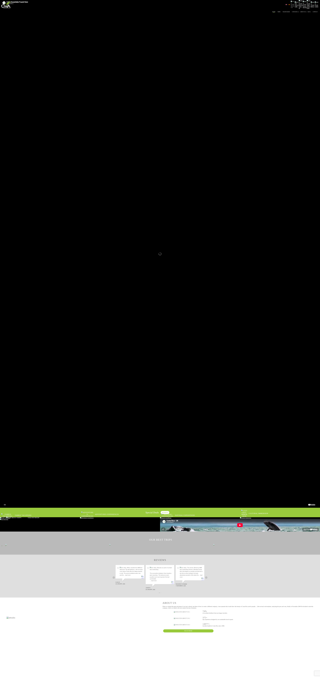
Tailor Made (286, 11)
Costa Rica (295, 11)
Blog (309, 11)
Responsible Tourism (307, 15)
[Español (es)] (289, 4)
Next (5, 545)
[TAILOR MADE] (80, 519)
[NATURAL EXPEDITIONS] (200, 518)
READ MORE (188, 631)
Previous (2, 545)
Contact (315, 11)
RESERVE (165, 512)
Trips (279, 11)
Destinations (299, 15)
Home (273, 11)
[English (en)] (286, 4)
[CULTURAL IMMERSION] (280, 518)
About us (303, 11)
